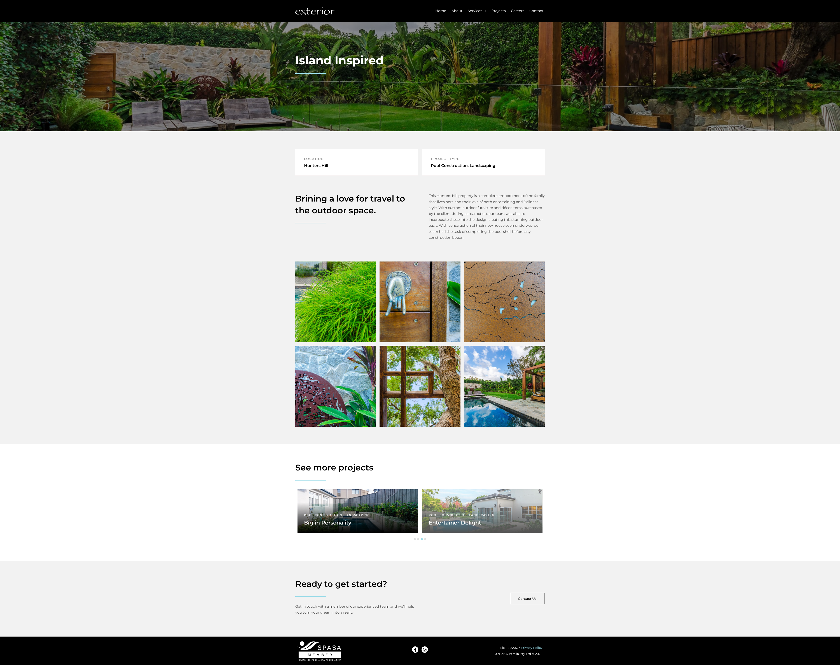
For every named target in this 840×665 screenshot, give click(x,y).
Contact (536, 11)
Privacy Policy (531, 648)
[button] (415, 539)
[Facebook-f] (415, 649)
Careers (517, 11)
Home (440, 11)
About (457, 11)
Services (475, 11)
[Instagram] (425, 649)
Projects (499, 11)
